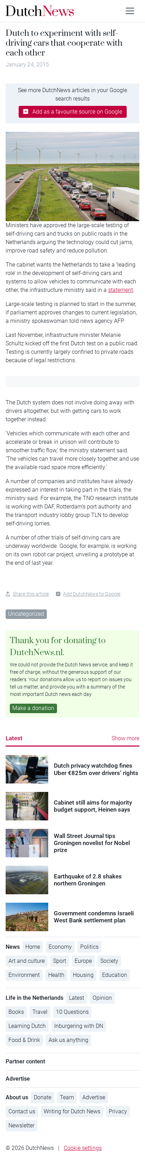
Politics (89, 946)
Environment (24, 975)
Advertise (93, 1097)
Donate (42, 1097)
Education (114, 975)
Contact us (21, 1111)
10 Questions (72, 1012)
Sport (59, 961)
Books (16, 1012)
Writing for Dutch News (72, 1111)
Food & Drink (24, 1040)
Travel (40, 1012)
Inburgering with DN (78, 1026)
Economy (60, 946)
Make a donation (33, 708)
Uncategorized (26, 613)
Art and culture (26, 961)
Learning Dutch (27, 1026)
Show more (125, 738)
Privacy (118, 1111)
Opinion (102, 997)
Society (109, 961)
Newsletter (21, 1125)
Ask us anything (68, 1040)
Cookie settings (83, 1148)
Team (67, 1097)
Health (56, 975)
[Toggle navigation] (129, 11)
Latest (14, 738)
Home (32, 946)
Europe (83, 961)
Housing (83, 975)
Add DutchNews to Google (91, 594)
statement (120, 290)
